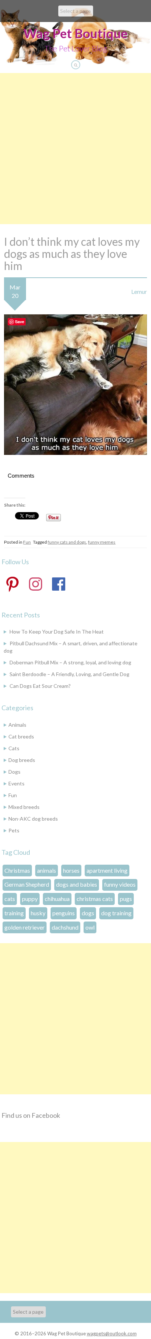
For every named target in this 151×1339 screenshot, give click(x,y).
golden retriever (24, 927)
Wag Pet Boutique (75, 33)
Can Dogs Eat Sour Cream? (40, 686)
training (14, 912)
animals (46, 870)
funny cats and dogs (67, 542)
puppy (30, 898)
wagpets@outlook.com (112, 1333)
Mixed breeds (24, 807)
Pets (13, 830)
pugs (126, 898)
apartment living (107, 870)
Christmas (17, 870)
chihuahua (57, 898)
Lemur (139, 291)
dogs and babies (76, 884)
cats (9, 898)
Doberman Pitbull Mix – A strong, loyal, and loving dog (70, 662)
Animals (17, 725)
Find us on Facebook (30, 1115)
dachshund (65, 927)
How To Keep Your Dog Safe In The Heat (57, 631)
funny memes (101, 542)
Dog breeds (21, 760)
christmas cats (95, 898)
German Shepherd (26, 884)
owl (90, 927)
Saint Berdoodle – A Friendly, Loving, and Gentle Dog (69, 674)
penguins (63, 912)
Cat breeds (21, 736)
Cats (13, 748)
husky (38, 912)
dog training (116, 912)
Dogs (14, 772)
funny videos (120, 884)
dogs (88, 912)
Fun (27, 542)
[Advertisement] (75, 148)
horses (71, 870)
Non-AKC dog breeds (33, 819)
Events (16, 783)
